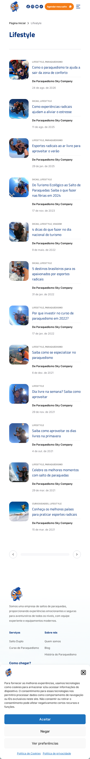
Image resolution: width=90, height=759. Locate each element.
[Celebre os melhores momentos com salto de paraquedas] (18, 477)
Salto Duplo (16, 641)
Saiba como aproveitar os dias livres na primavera (54, 433)
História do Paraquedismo (60, 654)
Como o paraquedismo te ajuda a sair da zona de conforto (56, 70)
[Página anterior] (13, 554)
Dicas (35, 101)
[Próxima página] (77, 554)
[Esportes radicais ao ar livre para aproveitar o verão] (18, 153)
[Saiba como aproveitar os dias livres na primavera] (18, 438)
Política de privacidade (57, 753)
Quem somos (53, 641)
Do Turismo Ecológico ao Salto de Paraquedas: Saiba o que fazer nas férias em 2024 (56, 190)
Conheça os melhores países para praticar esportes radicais (54, 511)
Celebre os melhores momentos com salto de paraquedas (55, 472)
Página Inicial (17, 23)
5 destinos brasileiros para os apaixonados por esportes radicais (53, 274)
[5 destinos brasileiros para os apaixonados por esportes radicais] (18, 279)
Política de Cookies (29, 753)
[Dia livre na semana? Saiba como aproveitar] (18, 399)
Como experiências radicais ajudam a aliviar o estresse (52, 109)
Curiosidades (40, 503)
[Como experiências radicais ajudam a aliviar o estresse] (18, 114)
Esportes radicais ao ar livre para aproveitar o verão (56, 148)
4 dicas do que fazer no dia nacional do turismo (51, 232)
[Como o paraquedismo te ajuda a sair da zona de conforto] (18, 75)
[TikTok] (41, 6)
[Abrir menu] (78, 6)
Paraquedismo (54, 61)
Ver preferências (45, 743)
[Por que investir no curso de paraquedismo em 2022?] (18, 321)
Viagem (57, 224)
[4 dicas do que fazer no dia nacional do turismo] (18, 237)
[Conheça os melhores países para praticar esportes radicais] (18, 517)
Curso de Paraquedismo (24, 647)
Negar (45, 731)
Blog (47, 647)
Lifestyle (38, 61)
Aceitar (45, 719)
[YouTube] (37, 6)
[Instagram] (32, 6)
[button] (83, 672)
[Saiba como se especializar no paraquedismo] (18, 360)
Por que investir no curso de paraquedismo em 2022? (53, 315)
